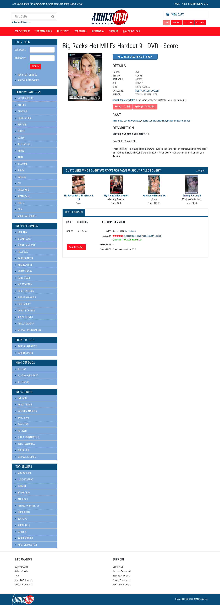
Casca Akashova (132, 120)
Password (20, 58)
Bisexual (22, 163)
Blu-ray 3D (23, 382)
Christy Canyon (26, 310)
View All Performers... (29, 330)
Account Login (132, 31)
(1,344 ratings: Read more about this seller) (142, 236)
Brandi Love (24, 238)
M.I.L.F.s (147, 90)
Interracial (24, 196)
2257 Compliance (121, 584)
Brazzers (23, 424)
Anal (20, 157)
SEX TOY (188, 22)
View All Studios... (27, 456)
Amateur (22, 111)
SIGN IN (35, 66)
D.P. (19, 183)
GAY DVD (176, 22)
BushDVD (22, 518)
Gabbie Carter (25, 258)
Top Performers (43, 31)
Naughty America (27, 411)
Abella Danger (25, 323)
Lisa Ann (22, 232)
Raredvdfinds (25, 538)
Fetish (20, 131)
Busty (138, 90)
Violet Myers (24, 284)
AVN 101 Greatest (27, 346)
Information (98, 31)
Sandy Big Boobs (182, 120)
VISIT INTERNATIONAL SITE (195, 3)
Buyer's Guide (21, 566)
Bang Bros (23, 417)
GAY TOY (200, 22)
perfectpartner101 (28, 505)
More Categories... (27, 216)
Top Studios (63, 31)
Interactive (24, 144)
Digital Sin (23, 450)
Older (20, 203)
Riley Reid (22, 251)
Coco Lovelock (25, 291)
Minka (170, 120)
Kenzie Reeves (25, 317)
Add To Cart (77, 247)
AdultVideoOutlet (27, 544)
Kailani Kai (161, 120)
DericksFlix (23, 512)
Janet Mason (24, 271)
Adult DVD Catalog (24, 580)
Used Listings (74, 212)
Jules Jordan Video (28, 437)
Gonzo (21, 137)
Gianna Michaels (26, 297)
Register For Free (27, 74)
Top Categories (22, 31)
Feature (21, 124)
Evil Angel (23, 398)
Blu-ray (21, 369)
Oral (20, 209)
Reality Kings (24, 404)
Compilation (24, 118)
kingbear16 (23, 525)
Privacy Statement (121, 580)
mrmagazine (24, 473)
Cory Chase (23, 278)
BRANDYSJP (23, 492)
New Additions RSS (24, 584)
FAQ (17, 575)
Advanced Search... (21, 22)
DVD (166, 22)
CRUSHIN (21, 531)
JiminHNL (22, 486)
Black (20, 170)
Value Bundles (25, 98)
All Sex (21, 105)
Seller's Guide (21, 571)
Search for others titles (124, 100)
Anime (20, 150)
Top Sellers (81, 31)
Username (20, 49)
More (199, 170)
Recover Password (28, 80)
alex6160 (22, 499)
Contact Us (118, 566)
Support (113, 31)
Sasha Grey (24, 304)
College (21, 176)
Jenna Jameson (26, 245)
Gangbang (23, 190)
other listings (130, 231)
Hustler (22, 430)
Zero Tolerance (26, 443)
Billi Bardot (118, 120)
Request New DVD (121, 575)
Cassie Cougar (148, 120)
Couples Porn (25, 352)
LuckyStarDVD (25, 479)
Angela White (24, 264)
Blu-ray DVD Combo (27, 375)
